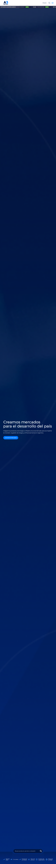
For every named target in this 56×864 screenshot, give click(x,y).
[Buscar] (49, 3)
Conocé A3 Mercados (11, 437)
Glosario (44, 2)
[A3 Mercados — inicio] (6, 3)
